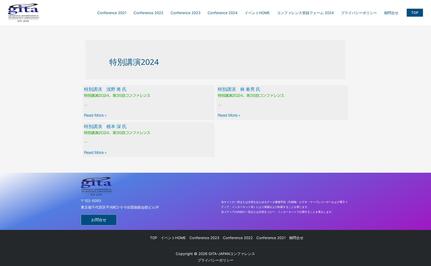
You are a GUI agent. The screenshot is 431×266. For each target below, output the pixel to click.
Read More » (95, 115)
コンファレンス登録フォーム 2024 (305, 13)
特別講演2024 (96, 95)
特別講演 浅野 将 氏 (105, 89)
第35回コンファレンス (131, 95)
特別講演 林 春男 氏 (239, 89)
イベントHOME (257, 13)
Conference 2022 (148, 13)
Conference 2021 (111, 13)
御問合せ (391, 13)
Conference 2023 (185, 13)
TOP (153, 237)
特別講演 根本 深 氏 (105, 126)
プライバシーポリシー (359, 13)
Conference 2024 (222, 13)
